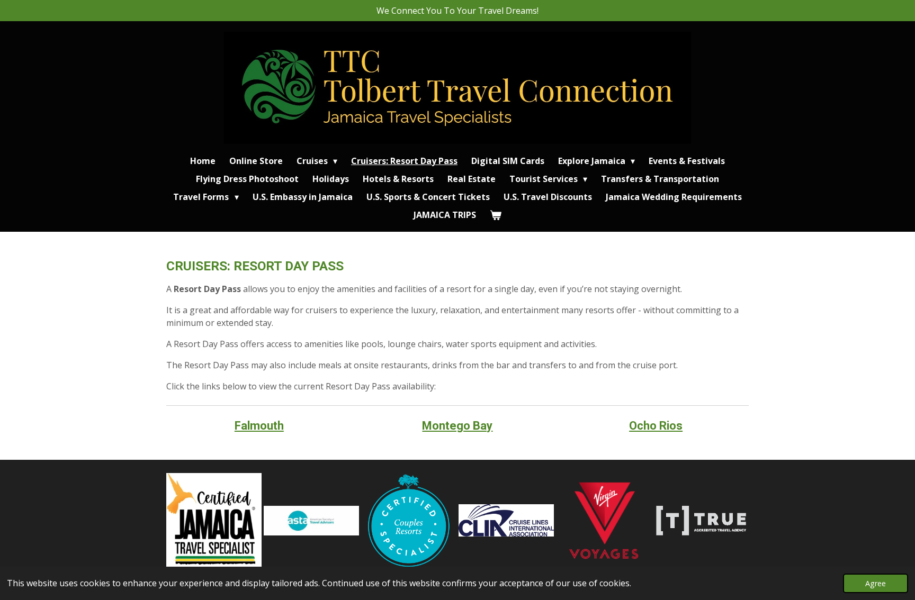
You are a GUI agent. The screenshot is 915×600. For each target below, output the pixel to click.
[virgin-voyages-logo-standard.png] (603, 520)
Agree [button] (875, 583)
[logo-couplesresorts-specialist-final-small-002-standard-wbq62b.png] (408, 520)
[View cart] (495, 215)
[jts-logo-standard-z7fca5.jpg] (214, 520)
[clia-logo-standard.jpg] (506, 520)
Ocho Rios (656, 425)
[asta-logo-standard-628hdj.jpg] (311, 520)
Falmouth (259, 425)
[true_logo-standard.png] (701, 520)
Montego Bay (457, 425)
